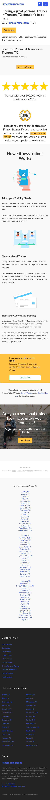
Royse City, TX (25, 599)
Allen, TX (25, 499)
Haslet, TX (25, 554)
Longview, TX (25, 574)
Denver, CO (6, 727)
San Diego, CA (31, 723)
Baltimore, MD (7, 702)
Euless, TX (25, 526)
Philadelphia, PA (32, 713)
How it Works (26, 393)
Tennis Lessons (7, 677)
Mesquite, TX (25, 584)
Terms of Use (6, 651)
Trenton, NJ (30, 742)
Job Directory (7, 659)
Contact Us (6, 648)
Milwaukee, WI (31, 702)
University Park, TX (25, 617)
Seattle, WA (30, 731)
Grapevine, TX (25, 549)
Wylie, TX (25, 620)
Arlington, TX (25, 501)
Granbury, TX (25, 545)
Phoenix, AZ (30, 716)
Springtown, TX (25, 611)
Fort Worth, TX (25, 540)
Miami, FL (29, 698)
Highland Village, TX (25, 556)
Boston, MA (6, 705)
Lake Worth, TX (25, 567)
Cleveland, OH (7, 720)
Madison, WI (30, 695)
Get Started (9, 30)
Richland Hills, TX (25, 593)
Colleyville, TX (25, 508)
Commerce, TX (25, 510)
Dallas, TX (25, 492)
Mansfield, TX (25, 576)
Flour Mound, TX (25, 528)
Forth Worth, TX (25, 538)
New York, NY (31, 705)
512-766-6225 (9, 784)
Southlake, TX (25, 608)
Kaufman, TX (25, 563)
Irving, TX (25, 560)
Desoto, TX (25, 521)
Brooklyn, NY (6, 709)
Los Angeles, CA (7, 745)
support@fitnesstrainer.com (15, 786)
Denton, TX (25, 519)
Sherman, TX (25, 606)
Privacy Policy (7, 655)
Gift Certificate (7, 673)
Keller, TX (25, 565)
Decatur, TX (25, 517)
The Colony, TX (25, 613)
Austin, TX (5, 698)
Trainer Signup (7, 662)
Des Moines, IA (7, 731)
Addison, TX (25, 494)
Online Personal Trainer (10, 666)
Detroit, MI (6, 734)
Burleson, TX (25, 503)
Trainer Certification (9, 670)
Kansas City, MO (8, 742)
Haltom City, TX (25, 551)
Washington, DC (32, 745)
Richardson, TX (25, 590)
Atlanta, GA (6, 695)
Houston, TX (6, 738)
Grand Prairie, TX (25, 547)
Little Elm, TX (25, 572)
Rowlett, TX (25, 597)
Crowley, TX (25, 514)
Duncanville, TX (25, 524)
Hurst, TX (25, 558)
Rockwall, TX (25, 595)
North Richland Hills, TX (25, 586)
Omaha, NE (30, 709)
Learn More (25, 440)
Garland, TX (25, 542)
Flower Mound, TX (25, 530)
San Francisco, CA (32, 727)
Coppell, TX (25, 512)
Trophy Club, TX (25, 615)
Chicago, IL (6, 716)
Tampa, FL (29, 738)
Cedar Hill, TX (25, 505)
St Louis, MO (30, 734)
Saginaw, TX (25, 604)
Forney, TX (25, 535)
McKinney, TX (25, 581)
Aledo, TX (25, 497)
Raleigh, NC (30, 720)
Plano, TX (25, 588)
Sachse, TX (25, 602)
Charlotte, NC (7, 713)
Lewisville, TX (25, 569)
